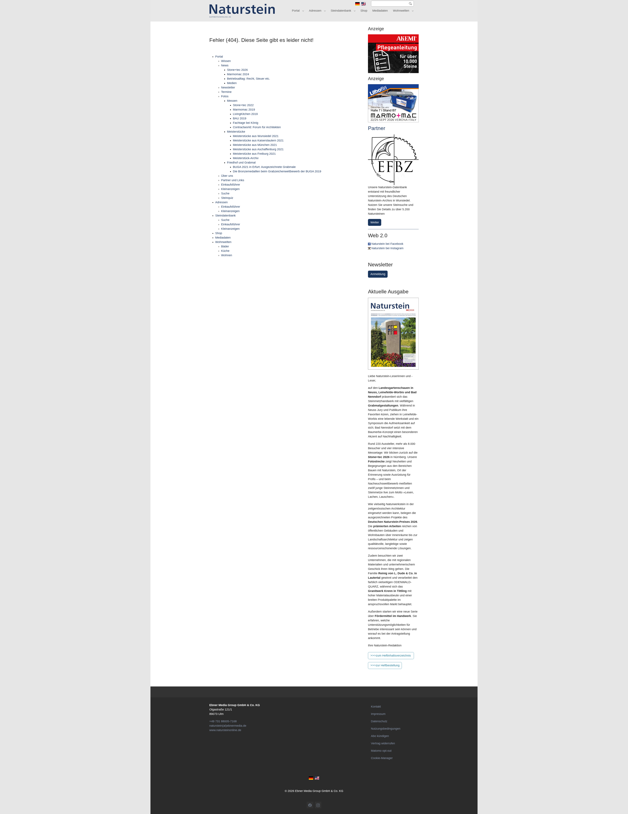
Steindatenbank (225, 215)
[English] (363, 3)
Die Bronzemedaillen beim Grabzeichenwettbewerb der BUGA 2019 (277, 171)
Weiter (374, 222)
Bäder (225, 246)
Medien (232, 83)
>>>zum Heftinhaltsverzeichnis (390, 655)
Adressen (221, 202)
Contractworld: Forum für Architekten (257, 127)
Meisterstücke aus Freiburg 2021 (254, 153)
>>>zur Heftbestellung (385, 665)
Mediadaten (223, 237)
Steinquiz (227, 197)
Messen (232, 100)
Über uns (227, 175)
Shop (218, 233)
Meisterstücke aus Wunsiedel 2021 (256, 136)
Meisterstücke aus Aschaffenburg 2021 (258, 149)
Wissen (226, 61)
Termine (226, 92)
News (224, 65)
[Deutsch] (357, 3)
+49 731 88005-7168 (223, 721)
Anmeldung (377, 274)
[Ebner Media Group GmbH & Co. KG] (242, 10)
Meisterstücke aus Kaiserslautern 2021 (258, 140)
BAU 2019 (239, 118)
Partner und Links (232, 180)
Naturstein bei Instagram (387, 248)
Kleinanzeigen (230, 189)
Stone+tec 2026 (237, 69)
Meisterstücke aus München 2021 (255, 145)
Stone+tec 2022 (243, 105)
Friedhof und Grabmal (241, 162)
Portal (219, 56)
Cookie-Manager (382, 758)
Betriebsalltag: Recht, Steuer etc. (248, 78)
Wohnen (226, 255)
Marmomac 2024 (238, 74)
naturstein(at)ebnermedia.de (227, 725)
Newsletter (228, 87)
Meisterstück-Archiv (246, 158)
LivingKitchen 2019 (245, 114)
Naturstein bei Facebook (387, 243)
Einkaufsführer (230, 184)
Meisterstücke (236, 131)
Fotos (224, 96)
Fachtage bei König (245, 122)
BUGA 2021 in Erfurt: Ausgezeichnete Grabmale (264, 167)
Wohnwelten (223, 242)
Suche (225, 193)
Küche (225, 250)
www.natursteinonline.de (225, 730)
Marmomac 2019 (244, 109)
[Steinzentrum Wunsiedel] (393, 159)
